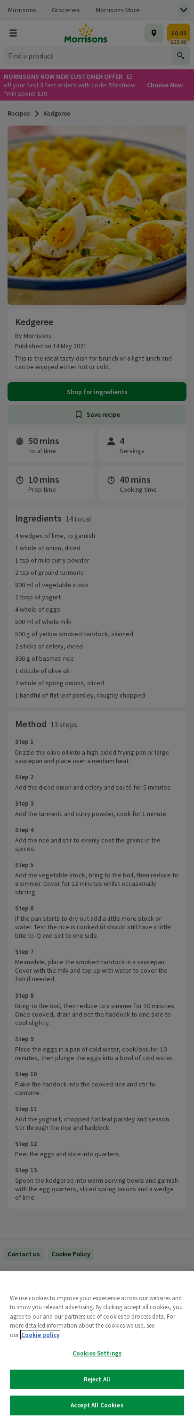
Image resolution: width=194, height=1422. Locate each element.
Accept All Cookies (97, 1405)
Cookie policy (40, 1335)
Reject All (97, 1379)
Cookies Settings (97, 1353)
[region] (97, 1346)
